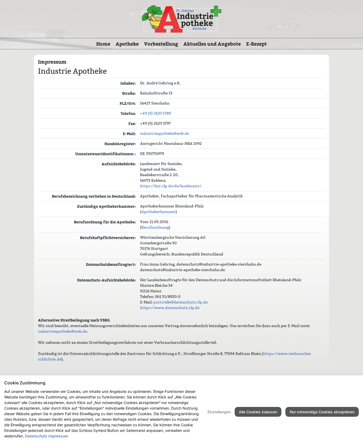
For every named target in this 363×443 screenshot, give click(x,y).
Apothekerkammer (158, 211)
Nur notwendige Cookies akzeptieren (322, 412)
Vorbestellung (161, 44)
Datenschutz (36, 436)
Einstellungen (219, 412)
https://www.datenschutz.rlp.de (169, 307)
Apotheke (127, 44)
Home (103, 44)
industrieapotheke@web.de (164, 133)
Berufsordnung (155, 227)
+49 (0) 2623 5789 (155, 113)
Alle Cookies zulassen (258, 412)
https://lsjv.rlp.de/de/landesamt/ (170, 186)
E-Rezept (256, 44)
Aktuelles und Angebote (212, 44)
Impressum (58, 436)
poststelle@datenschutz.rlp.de (180, 302)
